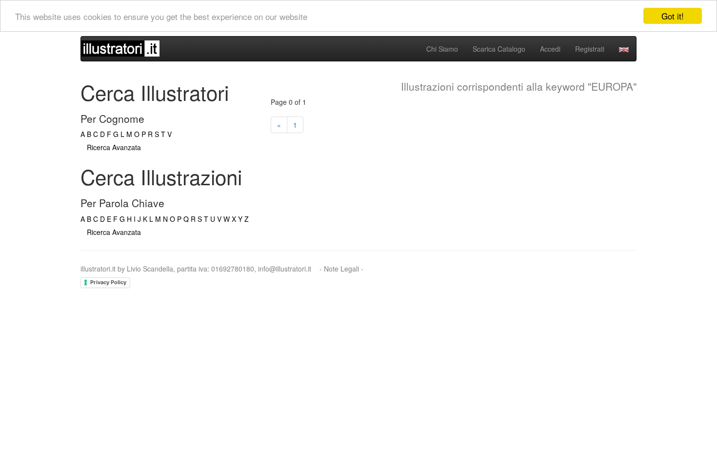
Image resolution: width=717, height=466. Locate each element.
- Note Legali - (341, 268)
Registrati (589, 49)
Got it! (672, 16)
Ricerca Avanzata (114, 147)
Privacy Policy (108, 282)
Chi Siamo (442, 49)
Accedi (550, 49)
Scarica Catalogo (499, 49)
